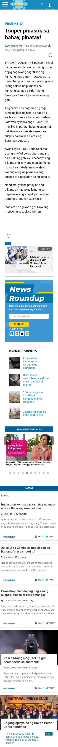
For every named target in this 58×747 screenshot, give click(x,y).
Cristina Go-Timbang (12, 600)
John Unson (22, 668)
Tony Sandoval (13, 46)
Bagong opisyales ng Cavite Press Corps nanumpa (28, 725)
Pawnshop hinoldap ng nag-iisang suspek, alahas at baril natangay (24, 593)
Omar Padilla (9, 514)
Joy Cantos (9, 557)
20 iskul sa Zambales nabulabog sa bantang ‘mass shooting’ (25, 549)
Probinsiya (14, 24)
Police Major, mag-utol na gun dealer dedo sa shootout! (25, 660)
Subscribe (48, 9)
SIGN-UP (19, 324)
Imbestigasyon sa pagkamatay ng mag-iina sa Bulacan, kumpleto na (28, 506)
